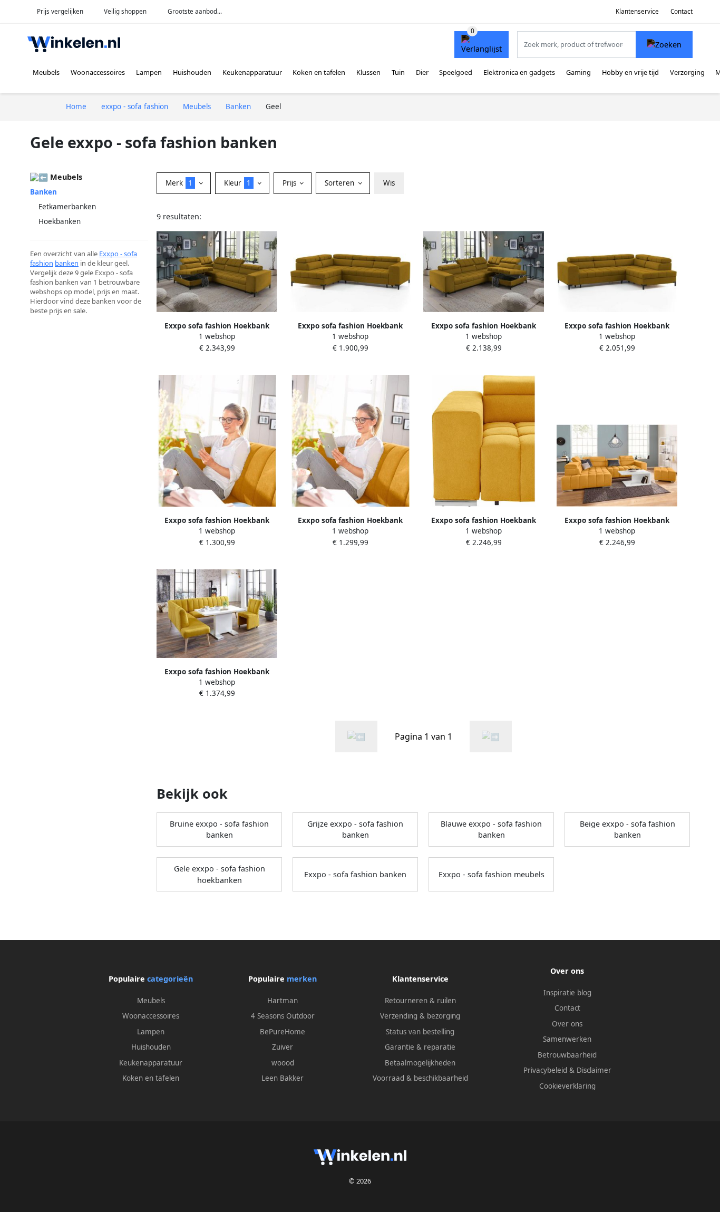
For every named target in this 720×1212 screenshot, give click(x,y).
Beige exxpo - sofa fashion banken (627, 829)
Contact (681, 11)
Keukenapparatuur (252, 72)
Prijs (290, 183)
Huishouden (192, 72)
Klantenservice (637, 11)
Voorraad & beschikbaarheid (420, 1078)
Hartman (282, 1000)
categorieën (170, 979)
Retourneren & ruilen (420, 1000)
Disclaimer (594, 1070)
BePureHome (282, 1031)
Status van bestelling (420, 1031)
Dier (422, 72)
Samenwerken (567, 1039)
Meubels (46, 72)
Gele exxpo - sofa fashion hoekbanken (219, 874)
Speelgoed (455, 72)
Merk (179, 183)
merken (302, 979)
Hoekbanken (59, 221)
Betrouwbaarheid (567, 1055)
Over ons (567, 1024)
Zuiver (282, 1047)
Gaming (578, 72)
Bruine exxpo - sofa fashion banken (219, 829)
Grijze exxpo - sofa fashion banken (355, 829)
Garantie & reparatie (420, 1047)
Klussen (368, 72)
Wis (389, 183)
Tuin (398, 72)
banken (67, 263)
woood (282, 1063)
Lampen (149, 72)
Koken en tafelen (319, 72)
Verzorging (687, 72)
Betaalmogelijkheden (420, 1063)
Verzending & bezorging (420, 1016)
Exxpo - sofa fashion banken (355, 874)
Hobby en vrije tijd (630, 72)
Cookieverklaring (567, 1086)
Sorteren (340, 183)
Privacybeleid (545, 1070)
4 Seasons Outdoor (283, 1016)
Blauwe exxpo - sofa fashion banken (491, 829)
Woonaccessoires (98, 72)
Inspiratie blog (567, 992)
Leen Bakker (282, 1078)
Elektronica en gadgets (519, 72)
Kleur (237, 183)
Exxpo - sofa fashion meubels (491, 874)
